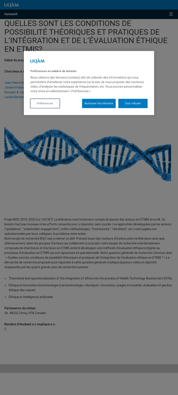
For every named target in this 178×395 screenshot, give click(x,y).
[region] (89, 83)
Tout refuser (133, 103)
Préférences (45, 103)
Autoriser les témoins (98, 103)
